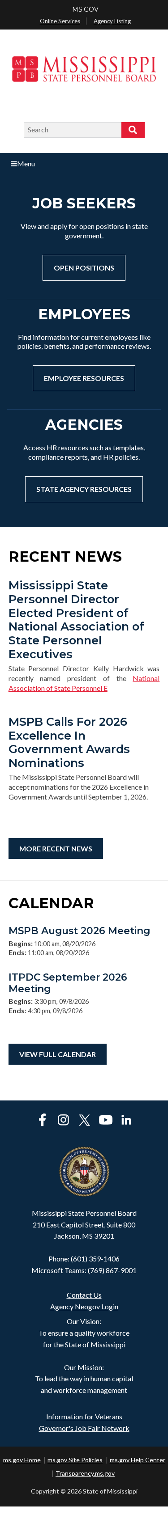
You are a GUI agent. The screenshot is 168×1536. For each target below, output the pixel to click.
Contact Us (84, 1295)
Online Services (60, 21)
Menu (26, 163)
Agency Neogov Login (84, 1306)
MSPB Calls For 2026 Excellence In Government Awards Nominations (69, 742)
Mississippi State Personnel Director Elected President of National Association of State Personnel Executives (76, 619)
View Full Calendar (57, 1054)
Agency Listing (112, 21)
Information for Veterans (84, 1416)
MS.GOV (85, 9)
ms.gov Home (22, 1460)
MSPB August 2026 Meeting (79, 930)
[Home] (84, 76)
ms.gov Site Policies (75, 1460)
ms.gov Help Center (137, 1460)
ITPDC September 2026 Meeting (68, 982)
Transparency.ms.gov (85, 1473)
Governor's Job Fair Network (84, 1428)
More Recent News (55, 848)
